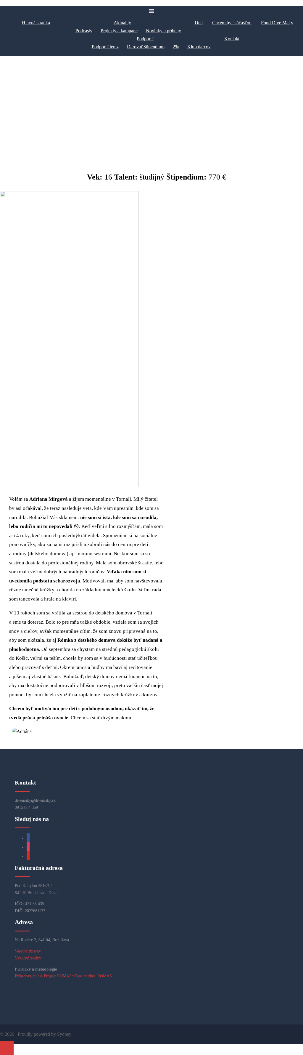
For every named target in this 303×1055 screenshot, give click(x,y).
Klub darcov (199, 46)
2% (176, 46)
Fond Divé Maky (277, 22)
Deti (199, 22)
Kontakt (231, 38)
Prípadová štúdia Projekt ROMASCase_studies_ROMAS (64, 976)
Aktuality (122, 22)
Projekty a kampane (119, 30)
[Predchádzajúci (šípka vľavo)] (10, 527)
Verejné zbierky (28, 951)
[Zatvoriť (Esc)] (283, 6)
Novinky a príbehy (163, 30)
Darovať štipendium (146, 46)
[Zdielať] (270, 6)
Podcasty (83, 30)
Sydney (64, 1034)
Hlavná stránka (36, 22)
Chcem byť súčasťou (232, 22)
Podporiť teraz (105, 46)
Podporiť (145, 38)
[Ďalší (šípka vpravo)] (292, 527)
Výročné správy (28, 958)
